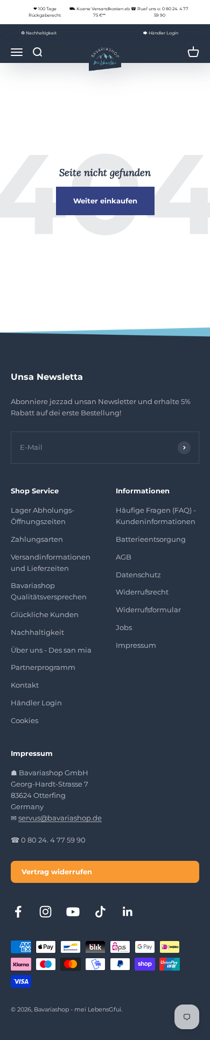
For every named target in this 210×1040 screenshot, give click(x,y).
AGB (123, 557)
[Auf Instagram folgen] (45, 911)
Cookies (24, 720)
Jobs (124, 627)
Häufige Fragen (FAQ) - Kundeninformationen (156, 516)
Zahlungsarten (37, 539)
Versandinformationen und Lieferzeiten (50, 562)
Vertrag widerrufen (57, 871)
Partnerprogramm (43, 667)
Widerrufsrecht (142, 592)
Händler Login (36, 702)
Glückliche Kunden (45, 614)
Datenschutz (138, 574)
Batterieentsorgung (151, 539)
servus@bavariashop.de (60, 817)
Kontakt (25, 685)
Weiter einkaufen (105, 200)
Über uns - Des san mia (51, 650)
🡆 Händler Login (160, 33)
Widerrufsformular (148, 609)
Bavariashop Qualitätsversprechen (49, 591)
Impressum (136, 645)
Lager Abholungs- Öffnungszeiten (42, 516)
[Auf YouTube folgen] (73, 911)
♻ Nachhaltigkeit (39, 33)
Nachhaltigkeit (37, 632)
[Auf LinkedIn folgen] (128, 911)
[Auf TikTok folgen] (100, 911)
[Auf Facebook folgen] (18, 911)
